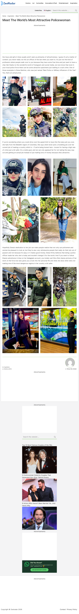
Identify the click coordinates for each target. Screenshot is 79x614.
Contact (63, 609)
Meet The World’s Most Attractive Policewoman (30, 16)
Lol (33, 3)
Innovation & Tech (51, 3)
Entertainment (63, 3)
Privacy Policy (72, 609)
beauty (6, 369)
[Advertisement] (39, 40)
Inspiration (73, 3)
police (10, 369)
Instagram (30, 258)
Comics (28, 3)
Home (4, 16)
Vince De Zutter (72, 369)
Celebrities (38, 10)
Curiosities (39, 3)
